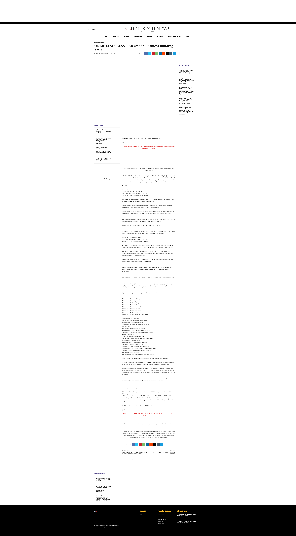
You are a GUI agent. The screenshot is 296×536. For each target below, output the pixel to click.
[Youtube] (204, 29)
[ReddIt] (163, 53)
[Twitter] (149, 53)
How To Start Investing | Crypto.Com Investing (164, 452)
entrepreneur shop (99, 42)
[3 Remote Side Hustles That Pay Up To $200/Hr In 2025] (115, 132)
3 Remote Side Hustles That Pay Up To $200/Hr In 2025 (103, 131)
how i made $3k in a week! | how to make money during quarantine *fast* (134, 452)
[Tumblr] (170, 53)
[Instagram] (201, 29)
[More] (178, 53)
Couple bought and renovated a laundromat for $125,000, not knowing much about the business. (186, 111)
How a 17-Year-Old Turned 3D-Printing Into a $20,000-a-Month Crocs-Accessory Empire (103, 159)
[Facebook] (198, 29)
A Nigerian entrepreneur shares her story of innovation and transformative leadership (103, 140)
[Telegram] (174, 53)
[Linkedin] (160, 53)
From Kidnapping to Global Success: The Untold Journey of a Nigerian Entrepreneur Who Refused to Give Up (103, 150)
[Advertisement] (46, 11)
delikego (98, 53)
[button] (207, 29)
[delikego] (107, 172)
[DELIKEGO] (106, 517)
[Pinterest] (153, 53)
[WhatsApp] (156, 53)
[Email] (167, 53)
